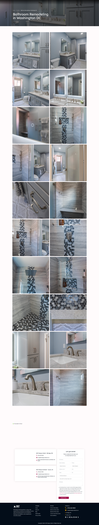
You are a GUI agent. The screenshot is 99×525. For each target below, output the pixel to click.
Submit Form (63, 497)
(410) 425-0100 (41, 455)
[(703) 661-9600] (65, 507)
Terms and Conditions (77, 493)
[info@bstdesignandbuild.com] (65, 510)
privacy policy (62, 493)
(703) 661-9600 (70, 2)
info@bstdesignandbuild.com (43, 457)
